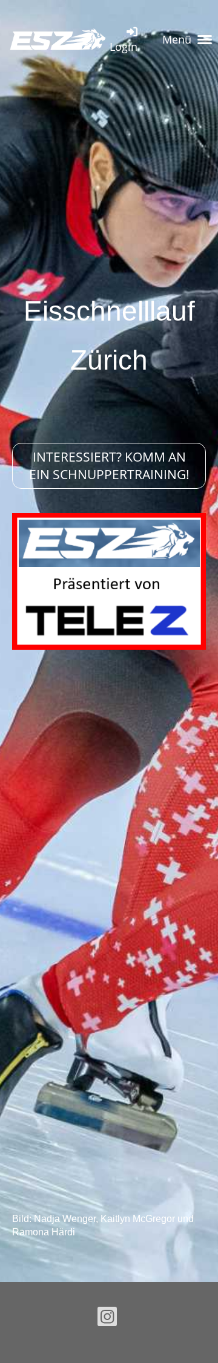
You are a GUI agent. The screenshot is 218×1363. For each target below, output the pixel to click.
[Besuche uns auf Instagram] (107, 1319)
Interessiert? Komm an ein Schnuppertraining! (109, 465)
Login (123, 46)
